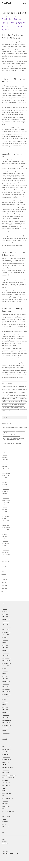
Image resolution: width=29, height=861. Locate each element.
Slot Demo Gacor (7, 793)
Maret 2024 (5, 514)
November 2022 (6, 550)
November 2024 (6, 495)
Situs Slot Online (7, 783)
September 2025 (6, 473)
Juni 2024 (5, 507)
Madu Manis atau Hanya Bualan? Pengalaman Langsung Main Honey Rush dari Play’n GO (15, 428)
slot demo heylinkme (22, 401)
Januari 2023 (5, 545)
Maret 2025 (5, 486)
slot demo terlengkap (6, 404)
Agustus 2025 (6, 475)
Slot (4, 788)
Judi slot (3, 596)
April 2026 (5, 457)
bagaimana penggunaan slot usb (15, 388)
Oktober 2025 (6, 471)
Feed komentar (5, 841)
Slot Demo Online (7, 795)
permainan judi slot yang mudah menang (13, 400)
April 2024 (5, 511)
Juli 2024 (5, 504)
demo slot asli (8, 391)
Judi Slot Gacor (6, 757)
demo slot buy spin (15, 391)
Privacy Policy (5, 853)
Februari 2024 (6, 516)
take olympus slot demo (20, 409)
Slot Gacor (5, 801)
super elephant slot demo (20, 407)
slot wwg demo (11, 406)
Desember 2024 (6, 493)
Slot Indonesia (6, 806)
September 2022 (6, 554)
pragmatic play (6, 772)
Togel (4, 824)
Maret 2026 (5, 459)
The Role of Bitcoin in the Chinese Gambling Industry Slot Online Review (13, 24)
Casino (4, 744)
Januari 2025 (5, 491)
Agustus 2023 (6, 529)
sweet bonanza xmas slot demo (8, 409)
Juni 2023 (5, 534)
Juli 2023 (5, 532)
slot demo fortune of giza (12, 401)
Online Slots (6, 762)
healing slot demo (5, 398)
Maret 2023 (5, 541)
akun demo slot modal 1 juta (12, 386)
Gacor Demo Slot (7, 746)
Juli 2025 (5, 477)
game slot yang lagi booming (17, 395)
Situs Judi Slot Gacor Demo (9, 775)
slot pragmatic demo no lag (17, 404)
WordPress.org (5, 843)
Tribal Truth (7, 3)
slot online (4, 582)
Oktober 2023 (6, 525)
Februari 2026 (6, 462)
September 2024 (6, 500)
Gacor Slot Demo (7, 749)
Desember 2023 (6, 520)
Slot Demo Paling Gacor (8, 798)
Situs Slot (5, 780)
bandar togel (4, 588)
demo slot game (14, 392)
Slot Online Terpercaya (8, 811)
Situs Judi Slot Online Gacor (9, 777)
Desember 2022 (6, 547)
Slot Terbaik (6, 814)
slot (2, 591)
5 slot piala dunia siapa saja (10, 385)
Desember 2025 (6, 466)
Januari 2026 (5, 464)
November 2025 (6, 468)
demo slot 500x (19, 389)
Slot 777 (5, 790)
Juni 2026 (5, 455)
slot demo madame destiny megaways (10, 403)
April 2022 (5, 556)
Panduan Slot (6, 770)
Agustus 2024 (6, 502)
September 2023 (6, 527)
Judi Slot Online (7, 759)
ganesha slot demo (20, 397)
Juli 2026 (5, 452)
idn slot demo (12, 398)
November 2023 (6, 523)
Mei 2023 (5, 536)
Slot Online (6, 808)
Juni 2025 (5, 480)
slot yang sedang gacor (10, 407)
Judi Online (5, 754)
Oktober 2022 (6, 552)
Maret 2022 (5, 559)
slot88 (3, 576)
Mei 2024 (5, 509)
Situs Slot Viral (9, 383)
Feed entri (4, 839)
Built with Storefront (14, 853)
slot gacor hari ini (5, 585)
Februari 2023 (6, 543)
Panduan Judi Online (8, 767)
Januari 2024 (5, 518)
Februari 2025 (6, 489)
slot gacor (4, 571)
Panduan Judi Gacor (7, 764)
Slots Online (6, 821)
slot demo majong (22, 403)
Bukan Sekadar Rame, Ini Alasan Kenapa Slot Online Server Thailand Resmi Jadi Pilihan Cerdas (14, 442)
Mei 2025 (5, 482)
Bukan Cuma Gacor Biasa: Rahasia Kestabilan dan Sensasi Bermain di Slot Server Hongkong (13, 435)
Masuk (3, 838)
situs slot (4, 574)
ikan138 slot (4, 579)
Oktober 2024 (6, 498)
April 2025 (5, 484)
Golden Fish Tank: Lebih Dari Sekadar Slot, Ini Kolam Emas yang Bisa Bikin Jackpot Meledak (14, 439)
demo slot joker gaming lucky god (11, 394)
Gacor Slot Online (7, 751)
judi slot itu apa (19, 398)
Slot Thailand (6, 816)
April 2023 (5, 538)
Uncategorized (6, 826)
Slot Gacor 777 (6, 803)
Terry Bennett (16, 16)
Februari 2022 (6, 561)
